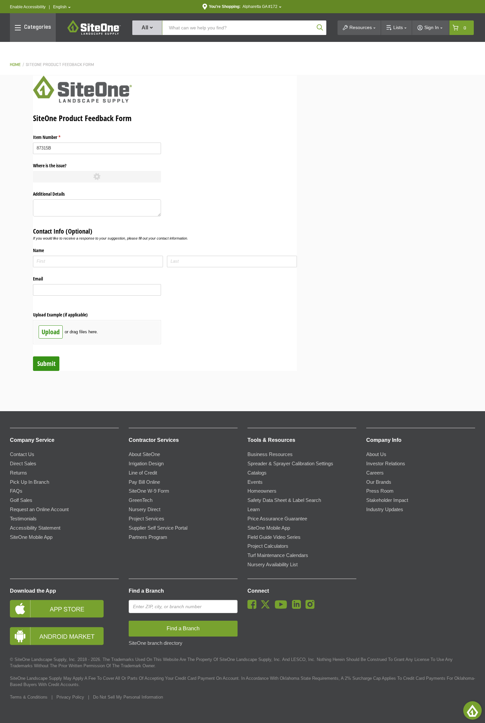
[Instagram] (312, 607)
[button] (62, 7)
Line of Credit (143, 473)
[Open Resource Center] (472, 710)
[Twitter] (267, 607)
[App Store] (64, 608)
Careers (375, 473)
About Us (376, 454)
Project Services (146, 518)
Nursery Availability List (272, 564)
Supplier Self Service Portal (158, 528)
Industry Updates (384, 509)
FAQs (16, 491)
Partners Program (148, 537)
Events (255, 482)
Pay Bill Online (144, 482)
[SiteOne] (94, 33)
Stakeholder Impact (387, 500)
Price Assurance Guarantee (277, 518)
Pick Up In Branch (29, 482)
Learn (253, 509)
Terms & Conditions (29, 697)
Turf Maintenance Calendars (277, 555)
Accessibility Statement (35, 528)
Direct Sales (23, 463)
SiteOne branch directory (155, 643)
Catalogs (257, 473)
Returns (18, 473)
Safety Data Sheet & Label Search (284, 500)
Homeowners (261, 491)
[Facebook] (253, 607)
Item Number (54, 137)
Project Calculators (267, 546)
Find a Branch (146, 591)
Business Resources (270, 454)
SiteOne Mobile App (31, 537)
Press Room (380, 491)
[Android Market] (64, 636)
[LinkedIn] (298, 607)
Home (15, 64)
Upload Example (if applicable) (60, 315)
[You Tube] (283, 607)
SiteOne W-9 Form (149, 491)
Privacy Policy (70, 697)
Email (38, 279)
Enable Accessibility (28, 7)
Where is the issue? (49, 165)
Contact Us (22, 454)
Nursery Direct (144, 509)
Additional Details (49, 194)
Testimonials (23, 518)
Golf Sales (21, 500)
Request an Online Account (39, 509)
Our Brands (378, 482)
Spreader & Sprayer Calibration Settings (290, 463)
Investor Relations (385, 463)
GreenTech (140, 500)
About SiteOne (144, 454)
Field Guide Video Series (274, 537)
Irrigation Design (146, 463)
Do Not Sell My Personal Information (128, 697)
